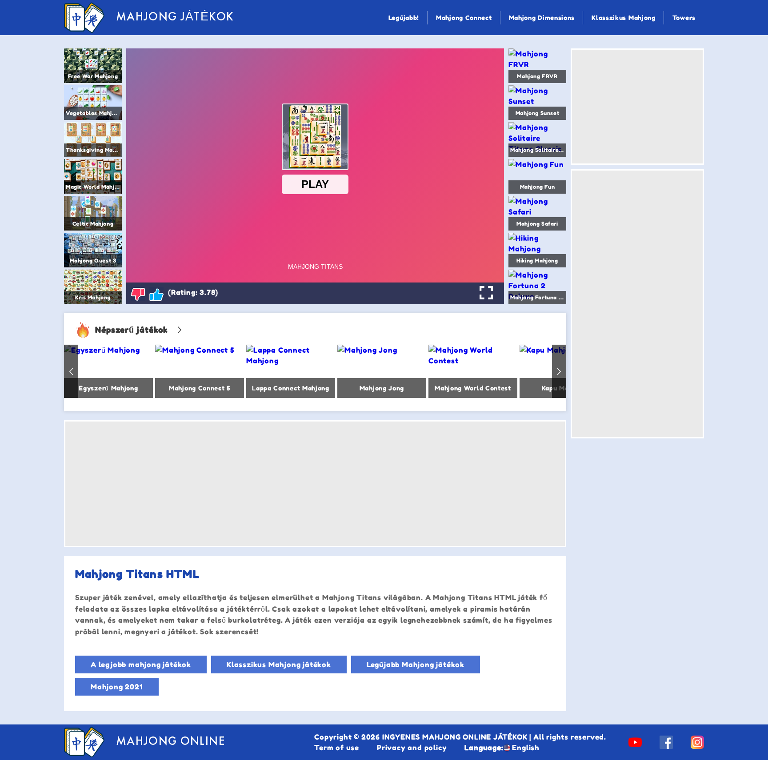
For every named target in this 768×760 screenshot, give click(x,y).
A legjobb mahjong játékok (141, 664)
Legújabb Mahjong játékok (415, 664)
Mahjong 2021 (117, 686)
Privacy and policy (412, 747)
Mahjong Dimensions (542, 17)
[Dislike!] (138, 294)
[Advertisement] (315, 484)
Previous (71, 371)
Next (559, 371)
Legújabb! (403, 17)
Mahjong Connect (464, 17)
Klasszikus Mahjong (624, 17)
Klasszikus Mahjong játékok (279, 664)
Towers (684, 17)
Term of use (336, 747)
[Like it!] (156, 294)
